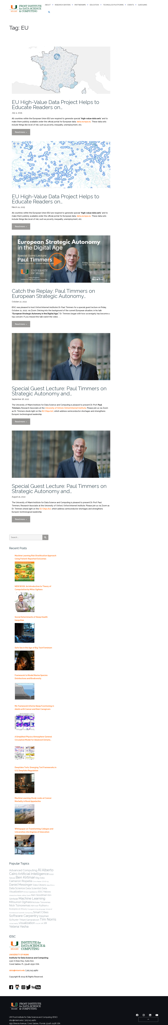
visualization (27, 923)
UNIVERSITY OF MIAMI (19, 955)
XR (45, 923)
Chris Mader (37, 881)
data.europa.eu (84, 122)
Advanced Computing (23, 870)
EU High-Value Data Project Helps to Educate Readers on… (55, 104)
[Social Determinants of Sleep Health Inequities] (24, 633)
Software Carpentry (23, 916)
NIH (33, 905)
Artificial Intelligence (33, 874)
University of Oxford (54, 408)
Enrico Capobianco (30, 892)
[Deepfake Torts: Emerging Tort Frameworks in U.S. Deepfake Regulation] (24, 783)
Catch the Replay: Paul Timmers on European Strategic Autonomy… (53, 293)
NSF (36, 906)
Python (43, 905)
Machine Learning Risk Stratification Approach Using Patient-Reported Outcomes (35, 557)
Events (131, 5)
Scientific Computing (26, 912)
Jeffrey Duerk (26, 895)
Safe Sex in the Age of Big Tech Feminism (33, 648)
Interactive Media (15, 895)
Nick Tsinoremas (19, 905)
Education (94, 5)
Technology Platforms (113, 5)
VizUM (37, 923)
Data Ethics (50, 885)
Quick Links (142, 5)
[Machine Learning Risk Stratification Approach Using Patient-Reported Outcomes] (24, 571)
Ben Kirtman (25, 877)
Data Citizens (39, 885)
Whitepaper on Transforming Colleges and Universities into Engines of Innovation (34, 830)
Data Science (17, 888)
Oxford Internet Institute (75, 408)
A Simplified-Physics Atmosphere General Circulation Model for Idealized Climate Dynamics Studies (33, 738)
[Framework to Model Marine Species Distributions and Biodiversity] (24, 691)
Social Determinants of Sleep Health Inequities (31, 618)
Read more (22, 133)
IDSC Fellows (44, 891)
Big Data (40, 878)
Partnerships (80, 5)
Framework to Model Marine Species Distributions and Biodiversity (31, 676)
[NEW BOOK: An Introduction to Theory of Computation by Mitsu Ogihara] (24, 602)
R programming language (36, 909)
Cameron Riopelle (20, 881)
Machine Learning (32, 898)
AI (39, 870)
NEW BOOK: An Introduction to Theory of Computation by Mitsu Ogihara (33, 588)
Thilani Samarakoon (29, 919)
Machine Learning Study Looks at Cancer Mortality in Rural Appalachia (33, 799)
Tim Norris (48, 919)
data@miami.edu (17, 970)
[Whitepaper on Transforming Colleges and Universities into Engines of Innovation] (24, 845)
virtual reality (13, 923)
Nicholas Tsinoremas (41, 902)
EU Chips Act (47, 411)
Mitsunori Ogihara (20, 902)
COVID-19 (45, 881)
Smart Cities (40, 912)
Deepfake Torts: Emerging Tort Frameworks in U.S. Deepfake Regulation (35, 769)
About (48, 5)
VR (42, 923)
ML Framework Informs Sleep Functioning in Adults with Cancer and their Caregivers (34, 707)
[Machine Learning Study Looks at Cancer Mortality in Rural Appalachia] (24, 814)
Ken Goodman (39, 895)
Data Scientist (33, 888)
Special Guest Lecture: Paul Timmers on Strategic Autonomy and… (59, 391)
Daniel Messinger (20, 884)
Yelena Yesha (18, 926)
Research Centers (62, 5)
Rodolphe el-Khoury (18, 909)
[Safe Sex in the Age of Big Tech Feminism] (24, 660)
